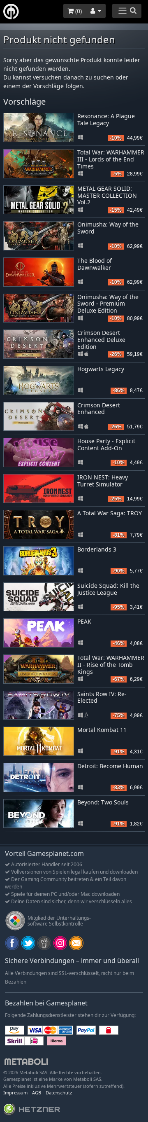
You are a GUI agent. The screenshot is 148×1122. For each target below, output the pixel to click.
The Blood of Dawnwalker (94, 264)
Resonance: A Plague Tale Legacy (106, 119)
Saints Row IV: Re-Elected (102, 697)
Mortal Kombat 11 (102, 730)
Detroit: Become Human (110, 766)
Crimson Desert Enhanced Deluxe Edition (101, 340)
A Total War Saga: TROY (109, 513)
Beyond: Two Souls (103, 802)
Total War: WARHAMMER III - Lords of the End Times (110, 159)
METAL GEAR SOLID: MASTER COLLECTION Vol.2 (107, 195)
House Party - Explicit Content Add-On (106, 444)
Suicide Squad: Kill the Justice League (108, 589)
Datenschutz (59, 1092)
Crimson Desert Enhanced (98, 408)
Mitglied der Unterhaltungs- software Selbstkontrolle (59, 920)
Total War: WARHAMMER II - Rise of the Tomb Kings (110, 665)
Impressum (15, 1092)
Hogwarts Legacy (100, 369)
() (78, 11)
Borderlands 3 (96, 549)
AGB (36, 1092)
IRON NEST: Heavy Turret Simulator (102, 480)
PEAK (84, 621)
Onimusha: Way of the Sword (108, 227)
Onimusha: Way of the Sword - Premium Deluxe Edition (108, 304)
